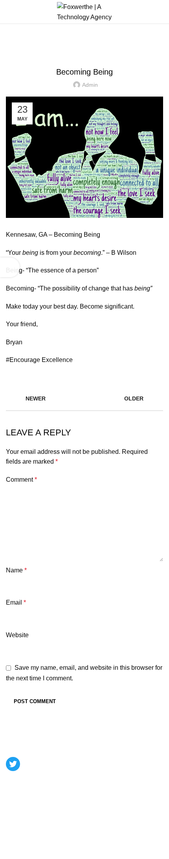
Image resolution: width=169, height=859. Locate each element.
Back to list (84, 398)
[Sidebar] (10, 267)
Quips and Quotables (120, 52)
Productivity (71, 52)
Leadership (40, 42)
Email (16, 602)
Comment (21, 479)
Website (17, 635)
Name (16, 570)
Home (12, 42)
